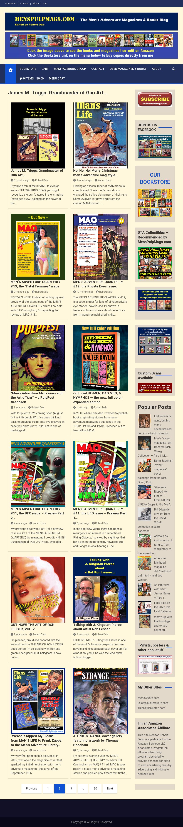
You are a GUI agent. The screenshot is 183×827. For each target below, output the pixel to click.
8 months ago (84, 180)
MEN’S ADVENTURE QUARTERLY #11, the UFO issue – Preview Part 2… (37, 513)
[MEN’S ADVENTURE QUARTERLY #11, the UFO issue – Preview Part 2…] (38, 474)
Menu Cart (57, 78)
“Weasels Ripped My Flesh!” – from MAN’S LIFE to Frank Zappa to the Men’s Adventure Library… (36, 740)
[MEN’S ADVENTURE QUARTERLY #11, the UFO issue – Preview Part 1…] (100, 474)
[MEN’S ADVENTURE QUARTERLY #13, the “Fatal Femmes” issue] (38, 247)
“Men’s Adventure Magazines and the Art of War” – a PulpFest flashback (37, 397)
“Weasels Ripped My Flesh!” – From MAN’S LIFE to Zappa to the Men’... (154, 496)
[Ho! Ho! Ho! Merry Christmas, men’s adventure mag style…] (100, 135)
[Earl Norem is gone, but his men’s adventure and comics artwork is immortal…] (144, 421)
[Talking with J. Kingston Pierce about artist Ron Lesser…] (100, 590)
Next (110, 788)
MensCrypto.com (148, 698)
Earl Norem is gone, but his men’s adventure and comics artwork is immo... (155, 424)
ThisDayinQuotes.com (151, 708)
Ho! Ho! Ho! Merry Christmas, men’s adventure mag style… (95, 172)
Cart (45, 3)
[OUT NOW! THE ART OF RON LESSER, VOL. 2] (38, 590)
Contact (24, 3)
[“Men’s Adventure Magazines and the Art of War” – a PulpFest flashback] (38, 358)
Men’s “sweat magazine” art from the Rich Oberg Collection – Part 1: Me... (154, 447)
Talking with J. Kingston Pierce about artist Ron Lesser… (97, 627)
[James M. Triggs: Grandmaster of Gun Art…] (38, 135)
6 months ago (21, 180)
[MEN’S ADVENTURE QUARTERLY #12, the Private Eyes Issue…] (100, 247)
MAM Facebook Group (70, 69)
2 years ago (20, 523)
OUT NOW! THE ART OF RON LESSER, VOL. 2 (33, 627)
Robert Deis (41, 180)
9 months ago (21, 291)
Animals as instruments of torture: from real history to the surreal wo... (155, 544)
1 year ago (20, 407)
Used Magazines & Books (128, 69)
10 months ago (84, 291)
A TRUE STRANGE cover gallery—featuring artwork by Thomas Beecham (99, 740)
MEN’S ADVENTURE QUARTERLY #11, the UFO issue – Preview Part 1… (100, 513)
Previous (31, 788)
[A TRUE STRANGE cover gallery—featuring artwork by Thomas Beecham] (100, 701)
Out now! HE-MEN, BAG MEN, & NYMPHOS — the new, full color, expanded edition (97, 397)
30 (95, 788)
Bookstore (10, 3)
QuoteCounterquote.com (153, 703)
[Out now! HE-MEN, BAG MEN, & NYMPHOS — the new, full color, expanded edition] (100, 358)
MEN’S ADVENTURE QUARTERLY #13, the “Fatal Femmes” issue (35, 284)
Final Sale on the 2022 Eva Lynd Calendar (163, 607)
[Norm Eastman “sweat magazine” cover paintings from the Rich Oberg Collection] (144, 465)
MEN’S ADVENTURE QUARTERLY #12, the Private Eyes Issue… (98, 284)
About (36, 3)
